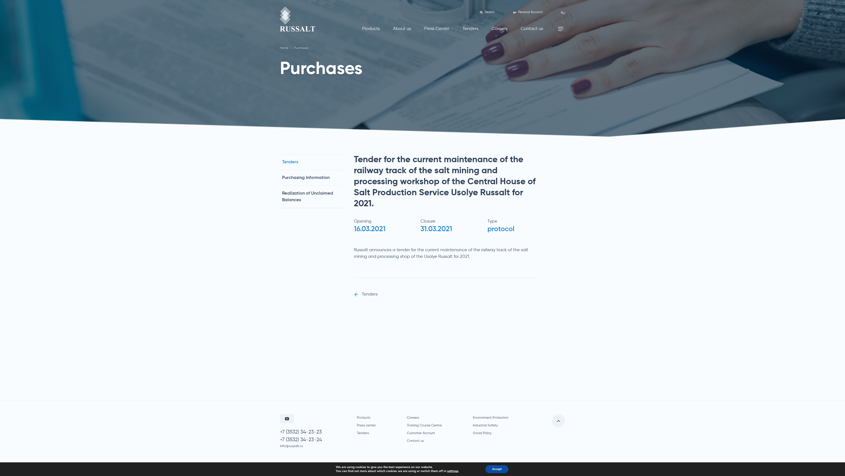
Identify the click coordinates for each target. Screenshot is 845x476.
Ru (563, 13)
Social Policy (482, 433)
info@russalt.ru (291, 446)
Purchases (301, 48)
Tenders (470, 28)
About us (402, 28)
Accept (497, 469)
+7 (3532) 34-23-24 (301, 439)
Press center (366, 425)
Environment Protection (490, 417)
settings (452, 471)
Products (371, 28)
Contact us (532, 28)
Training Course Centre (424, 425)
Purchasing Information (306, 178)
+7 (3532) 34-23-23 (301, 432)
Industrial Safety (485, 425)
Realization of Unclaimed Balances (307, 196)
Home (284, 48)
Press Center (436, 28)
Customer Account (421, 433)
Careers (499, 28)
